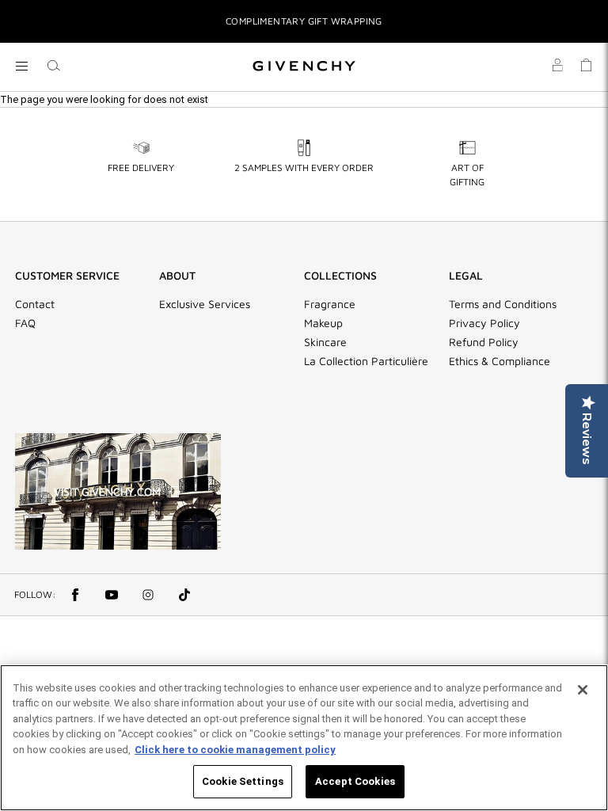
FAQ (25, 323)
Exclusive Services (204, 304)
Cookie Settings (242, 781)
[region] (304, 737)
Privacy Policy (484, 323)
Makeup (323, 323)
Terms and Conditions (503, 304)
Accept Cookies (355, 781)
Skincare (325, 342)
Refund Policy (484, 342)
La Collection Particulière (366, 361)
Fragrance (329, 304)
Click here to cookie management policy (235, 750)
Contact (35, 304)
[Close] (582, 689)
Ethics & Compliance (499, 361)
